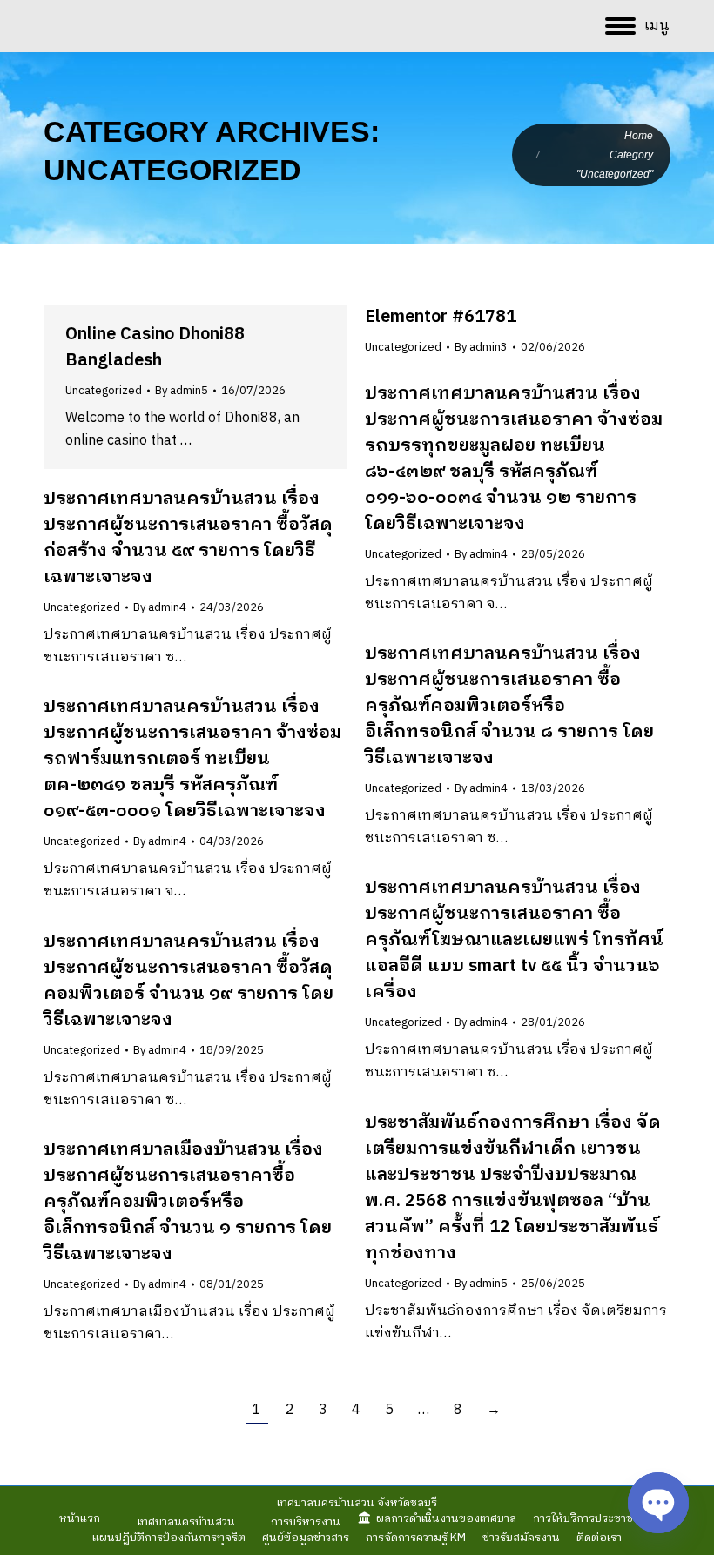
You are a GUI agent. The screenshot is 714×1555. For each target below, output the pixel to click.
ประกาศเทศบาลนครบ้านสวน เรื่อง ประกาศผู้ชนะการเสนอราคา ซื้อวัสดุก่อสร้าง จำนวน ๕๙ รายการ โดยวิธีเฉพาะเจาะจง (188, 538)
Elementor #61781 (440, 317)
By (181, 391)
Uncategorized (103, 390)
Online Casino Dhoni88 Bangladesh (155, 347)
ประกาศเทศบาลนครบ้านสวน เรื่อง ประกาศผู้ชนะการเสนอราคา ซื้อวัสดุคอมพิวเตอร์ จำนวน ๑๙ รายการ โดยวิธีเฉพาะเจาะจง (188, 981)
